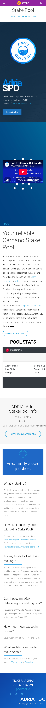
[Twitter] (22, 694)
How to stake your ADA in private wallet (20, 539)
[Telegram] (16, 694)
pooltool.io (23, 689)
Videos (18, 281)
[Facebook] (5, 694)
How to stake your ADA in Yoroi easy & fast (21, 547)
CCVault (14, 662)
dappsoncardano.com (21, 103)
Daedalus (29, 662)
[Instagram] (10, 694)
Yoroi (20, 662)
